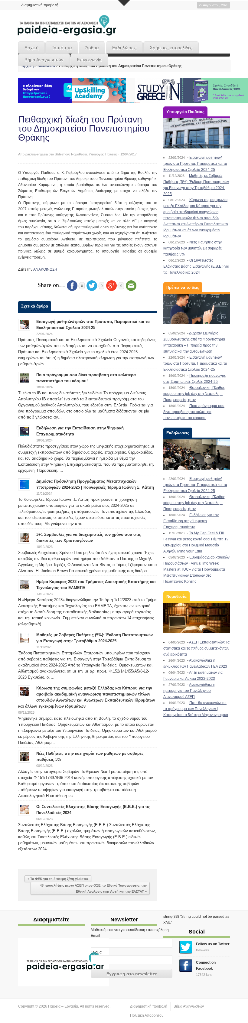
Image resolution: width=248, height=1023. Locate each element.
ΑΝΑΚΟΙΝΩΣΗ (45, 269)
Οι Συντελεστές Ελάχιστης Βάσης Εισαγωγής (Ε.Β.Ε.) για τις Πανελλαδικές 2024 (196, 266)
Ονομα (96, 952)
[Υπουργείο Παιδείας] (196, 133)
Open (124, 3)
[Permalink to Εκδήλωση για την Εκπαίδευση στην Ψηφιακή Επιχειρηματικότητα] (24, 431)
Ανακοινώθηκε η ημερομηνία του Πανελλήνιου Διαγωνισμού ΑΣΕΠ (189, 691)
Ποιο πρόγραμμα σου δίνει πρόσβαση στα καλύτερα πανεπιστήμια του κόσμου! (193, 412)
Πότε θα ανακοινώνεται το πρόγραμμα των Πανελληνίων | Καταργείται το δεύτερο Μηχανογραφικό (195, 709)
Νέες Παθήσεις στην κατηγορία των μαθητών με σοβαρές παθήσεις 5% (192, 248)
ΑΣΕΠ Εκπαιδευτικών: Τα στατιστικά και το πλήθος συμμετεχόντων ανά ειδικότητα (196, 648)
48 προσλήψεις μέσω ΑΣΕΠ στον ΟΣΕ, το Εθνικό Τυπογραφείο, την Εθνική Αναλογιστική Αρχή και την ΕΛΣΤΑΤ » (93, 888)
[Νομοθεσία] (196, 618)
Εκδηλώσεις (124, 47)
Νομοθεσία (79, 154)
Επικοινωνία (89, 59)
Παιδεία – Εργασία (63, 1006)
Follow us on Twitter (213, 944)
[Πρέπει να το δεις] (196, 309)
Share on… (51, 285)
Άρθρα (92, 47)
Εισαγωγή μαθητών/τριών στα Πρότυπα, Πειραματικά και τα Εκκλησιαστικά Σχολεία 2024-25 (195, 163)
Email (95, 935)
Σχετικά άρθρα (34, 306)
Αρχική (31, 47)
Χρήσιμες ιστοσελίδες (171, 47)
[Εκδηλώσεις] (196, 454)
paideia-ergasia (36, 154)
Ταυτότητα (62, 47)
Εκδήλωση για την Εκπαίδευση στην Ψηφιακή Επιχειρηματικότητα (191, 521)
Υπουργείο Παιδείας (103, 154)
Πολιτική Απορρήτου (147, 1015)
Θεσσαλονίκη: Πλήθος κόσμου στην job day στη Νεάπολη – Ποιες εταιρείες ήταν (194, 394)
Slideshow (46, 66)
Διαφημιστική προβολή (39, 5)
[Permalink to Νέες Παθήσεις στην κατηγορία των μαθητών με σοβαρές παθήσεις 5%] (24, 756)
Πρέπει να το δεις (182, 287)
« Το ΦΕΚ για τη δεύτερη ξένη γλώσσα (58, 879)
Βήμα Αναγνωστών (44, 59)
